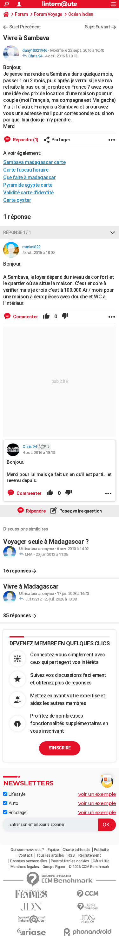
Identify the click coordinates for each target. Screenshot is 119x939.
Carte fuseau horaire (25, 170)
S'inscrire (60, 747)
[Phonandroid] (88, 932)
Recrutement (89, 855)
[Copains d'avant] (31, 919)
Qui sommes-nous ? (27, 850)
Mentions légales (24, 867)
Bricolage (16, 812)
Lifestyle (16, 794)
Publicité (101, 850)
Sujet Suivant (97, 26)
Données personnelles (28, 861)
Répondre (35, 511)
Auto (12, 803)
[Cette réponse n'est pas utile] (65, 316)
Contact (25, 855)
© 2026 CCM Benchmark (89, 867)
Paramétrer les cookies (70, 861)
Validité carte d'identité (28, 193)
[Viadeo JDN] (88, 919)
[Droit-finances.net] (88, 907)
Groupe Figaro (54, 867)
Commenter (25, 316)
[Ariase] (31, 931)
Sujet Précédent (25, 26)
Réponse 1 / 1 (17, 232)
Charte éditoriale (76, 850)
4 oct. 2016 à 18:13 (61, 56)
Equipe (53, 850)
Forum (21, 14)
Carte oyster (17, 200)
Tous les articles (50, 855)
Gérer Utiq (101, 861)
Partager (60, 139)
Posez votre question (80, 511)
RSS (71, 855)
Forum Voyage (48, 14)
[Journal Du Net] (31, 907)
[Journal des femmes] (31, 894)
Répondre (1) (25, 139)
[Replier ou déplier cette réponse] (113, 232)
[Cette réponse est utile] (46, 316)
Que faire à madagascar (29, 177)
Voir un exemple (97, 794)
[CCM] (88, 894)
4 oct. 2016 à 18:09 (38, 252)
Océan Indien (80, 14)
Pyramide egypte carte (27, 185)
